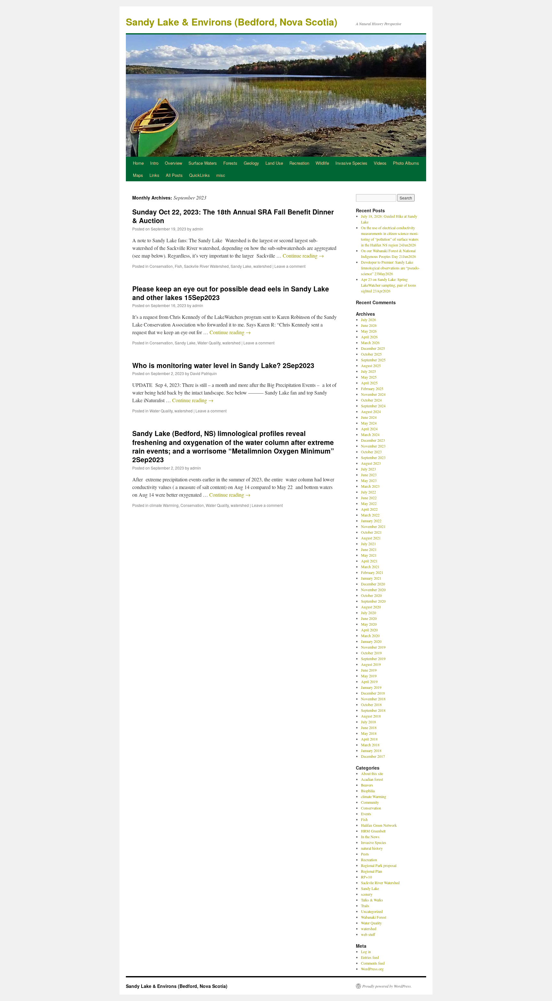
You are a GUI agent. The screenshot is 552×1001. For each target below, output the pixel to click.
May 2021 (369, 555)
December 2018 (373, 693)
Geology (251, 163)
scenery (366, 894)
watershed (262, 266)
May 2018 (369, 733)
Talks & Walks (372, 899)
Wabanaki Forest (373, 917)
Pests (365, 853)
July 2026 (368, 319)
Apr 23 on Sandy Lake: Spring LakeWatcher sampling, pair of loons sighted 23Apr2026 (388, 285)
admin (197, 228)
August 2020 (371, 606)
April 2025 (369, 382)
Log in (366, 951)
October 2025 (371, 354)
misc (220, 175)
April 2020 (369, 629)
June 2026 (369, 325)
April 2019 (369, 681)
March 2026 (370, 342)
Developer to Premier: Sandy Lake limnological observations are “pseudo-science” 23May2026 (390, 268)
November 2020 (373, 589)
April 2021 (369, 560)
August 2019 (371, 664)
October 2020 (371, 595)
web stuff (368, 934)
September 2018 (373, 710)
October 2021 (371, 532)
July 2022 (368, 491)
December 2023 (373, 440)
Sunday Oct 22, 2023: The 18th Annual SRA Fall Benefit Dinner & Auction (233, 216)
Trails (365, 905)
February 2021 (372, 572)
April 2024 (369, 428)
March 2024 (370, 434)
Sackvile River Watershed (206, 266)
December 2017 (373, 756)
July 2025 (368, 371)
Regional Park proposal (378, 865)
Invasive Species (351, 163)
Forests (230, 163)
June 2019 (369, 670)
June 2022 (369, 497)
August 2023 (371, 463)
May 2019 (369, 675)
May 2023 (369, 480)
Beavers (367, 784)
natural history (372, 848)
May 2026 (369, 331)
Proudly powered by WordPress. (387, 986)
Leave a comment (289, 266)
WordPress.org (372, 968)
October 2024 (371, 400)
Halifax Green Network (379, 825)
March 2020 (370, 635)
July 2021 (368, 543)
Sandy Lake (241, 266)
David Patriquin (203, 373)
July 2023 (368, 468)
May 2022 (369, 503)
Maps (138, 175)
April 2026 (369, 336)
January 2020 (371, 641)
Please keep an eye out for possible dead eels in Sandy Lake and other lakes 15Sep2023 (230, 293)
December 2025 (373, 348)
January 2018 (371, 750)
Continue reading (303, 255)
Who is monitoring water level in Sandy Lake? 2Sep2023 (223, 365)
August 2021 (371, 537)
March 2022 (370, 514)
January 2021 (371, 578)
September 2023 (373, 457)
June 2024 (369, 417)
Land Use (274, 163)
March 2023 (370, 486)
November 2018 (373, 698)
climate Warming (164, 505)
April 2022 (369, 509)
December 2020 (373, 583)
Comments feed (373, 963)
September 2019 (373, 658)
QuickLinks (199, 175)
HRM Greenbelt (373, 830)
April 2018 (369, 738)
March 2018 (370, 744)
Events (366, 813)
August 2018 (371, 716)
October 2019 (371, 652)
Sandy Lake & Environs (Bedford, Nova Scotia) (231, 21)
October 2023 (371, 451)
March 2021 (370, 566)
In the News (370, 836)
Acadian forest (372, 779)
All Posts (174, 175)
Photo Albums (406, 163)
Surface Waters (202, 163)
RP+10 (366, 876)
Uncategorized (372, 911)
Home (138, 163)
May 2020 (369, 624)
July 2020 (368, 612)
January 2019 (371, 687)
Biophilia (368, 790)
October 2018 (371, 704)
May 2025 (369, 377)
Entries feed (370, 957)
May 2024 (369, 422)
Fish (178, 266)
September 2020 (373, 601)
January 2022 (371, 520)
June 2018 (369, 727)
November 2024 (373, 394)
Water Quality (208, 342)
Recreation (299, 163)
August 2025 (371, 365)
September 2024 (373, 405)
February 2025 (372, 388)
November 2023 (373, 445)
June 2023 (369, 474)
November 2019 (373, 647)
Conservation (161, 266)
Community (370, 802)
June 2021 (369, 549)
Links (154, 175)
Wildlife (322, 163)
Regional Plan (371, 871)
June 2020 (369, 618)
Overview (173, 163)
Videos (380, 163)
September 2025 (373, 359)
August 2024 (371, 411)
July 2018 (368, 721)
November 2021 (373, 526)
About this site (372, 773)
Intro (154, 163)
